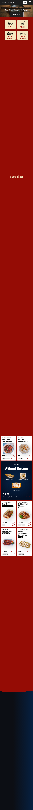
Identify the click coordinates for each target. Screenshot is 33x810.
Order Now (16, 14)
